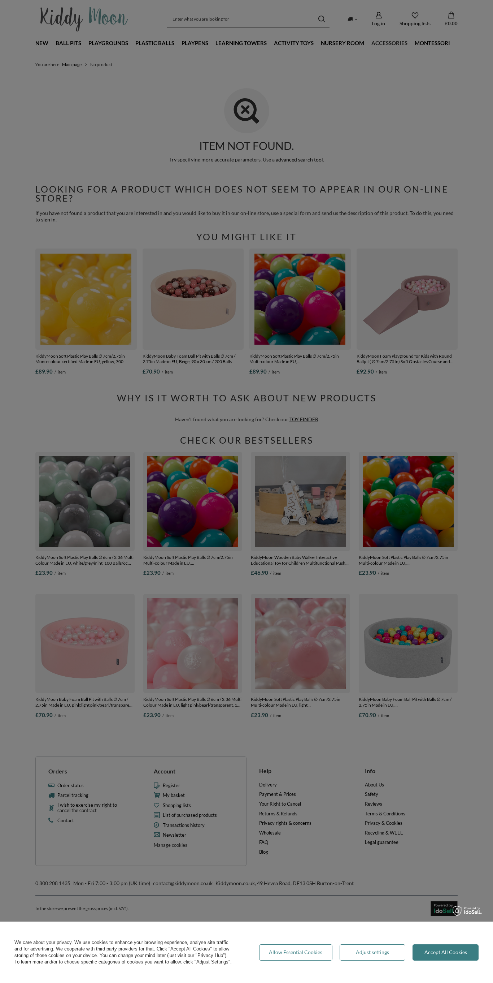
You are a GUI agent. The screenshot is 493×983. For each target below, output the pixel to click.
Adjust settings (372, 952)
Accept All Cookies (445, 952)
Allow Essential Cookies (295, 952)
